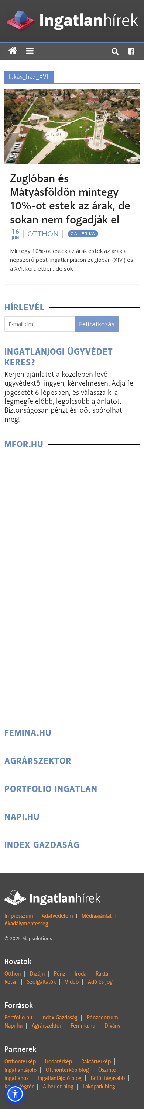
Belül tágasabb (108, 1078)
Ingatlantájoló (20, 1070)
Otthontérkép (20, 1061)
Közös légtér (19, 1086)
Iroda (80, 973)
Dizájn (37, 973)
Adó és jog (100, 981)
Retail (11, 981)
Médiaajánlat (97, 915)
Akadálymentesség (26, 923)
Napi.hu (13, 1025)
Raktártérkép (96, 1061)
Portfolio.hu (18, 1017)
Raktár (103, 973)
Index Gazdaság (59, 1017)
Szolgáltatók (41, 981)
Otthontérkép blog (67, 1070)
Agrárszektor (46, 1025)
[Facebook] (132, 51)
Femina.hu (83, 1025)
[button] (15, 1094)
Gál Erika (83, 233)
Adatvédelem (57, 915)
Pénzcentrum (102, 1017)
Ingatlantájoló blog (60, 1078)
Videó (72, 981)
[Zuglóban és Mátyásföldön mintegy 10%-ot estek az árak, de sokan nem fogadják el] (72, 93)
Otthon (43, 234)
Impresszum (18, 915)
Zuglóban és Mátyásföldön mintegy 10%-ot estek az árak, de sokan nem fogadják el (70, 199)
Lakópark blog (99, 1086)
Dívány (112, 1025)
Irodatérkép (58, 1061)
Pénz (59, 973)
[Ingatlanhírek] (72, 8)
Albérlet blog (58, 1086)
